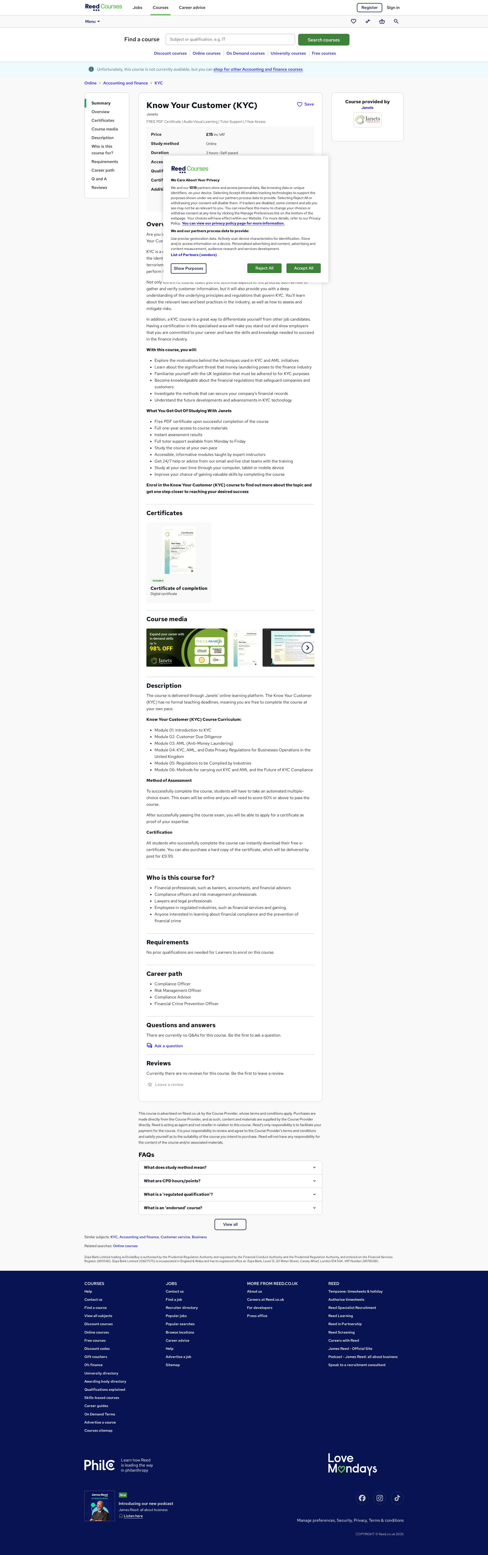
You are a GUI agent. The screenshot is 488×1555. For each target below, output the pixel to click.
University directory (101, 1373)
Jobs (137, 7)
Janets (367, 107)
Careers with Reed (343, 1340)
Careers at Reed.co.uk (265, 1299)
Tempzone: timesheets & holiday (355, 1291)
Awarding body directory (105, 1381)
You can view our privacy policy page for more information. (233, 223)
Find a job (174, 1299)
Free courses (324, 53)
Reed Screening (341, 1332)
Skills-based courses (101, 1397)
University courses (288, 53)
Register (369, 7)
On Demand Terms (99, 1414)
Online (90, 83)
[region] (245, 219)
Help (88, 1291)
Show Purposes (188, 268)
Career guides (96, 1405)
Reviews (99, 187)
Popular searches (180, 1324)
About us (254, 1291)
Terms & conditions (386, 1520)
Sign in (393, 7)
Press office (257, 1315)
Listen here (133, 1516)
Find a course (142, 39)
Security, (345, 1520)
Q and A (99, 179)
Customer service (175, 1237)
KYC (159, 83)
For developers (259, 1307)
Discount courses (170, 53)
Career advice (192, 7)
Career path (103, 170)
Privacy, (361, 1520)
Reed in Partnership (345, 1324)
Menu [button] (90, 21)
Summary (101, 103)
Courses (161, 7)
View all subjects (98, 1315)
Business (199, 1237)
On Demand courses (245, 53)
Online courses (207, 53)
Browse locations (180, 1332)
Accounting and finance (125, 83)
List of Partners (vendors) (194, 254)
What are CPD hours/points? (172, 1181)
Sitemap (173, 1365)
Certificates (103, 120)
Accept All (303, 268)
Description (103, 137)
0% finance (93, 1365)
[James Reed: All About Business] (99, 1506)
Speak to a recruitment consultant (357, 1365)
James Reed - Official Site (350, 1348)
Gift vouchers (95, 1356)
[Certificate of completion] (179, 549)
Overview (101, 111)
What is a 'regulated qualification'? (178, 1194)
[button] (307, 647)
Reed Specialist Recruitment (352, 1307)
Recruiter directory (182, 1307)
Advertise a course (100, 1422)
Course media (105, 129)
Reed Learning (340, 1315)
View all (230, 1224)
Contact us (93, 1299)
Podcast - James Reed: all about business (363, 1356)
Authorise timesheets (346, 1299)
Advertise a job (178, 1356)
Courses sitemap (98, 1430)
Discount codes (97, 1348)
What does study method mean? (175, 1167)
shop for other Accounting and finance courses (258, 69)
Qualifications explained (104, 1389)
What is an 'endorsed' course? (173, 1207)
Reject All (264, 268)
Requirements (105, 161)
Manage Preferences (316, 1520)
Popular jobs (176, 1315)
